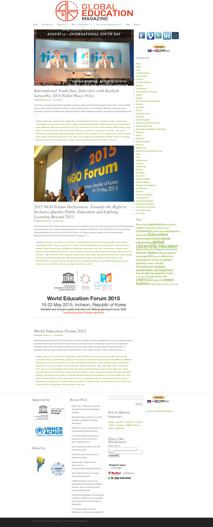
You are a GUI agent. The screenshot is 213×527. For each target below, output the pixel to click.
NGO (77, 127)
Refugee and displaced (119, 363)
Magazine (60, 24)
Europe (49, 124)
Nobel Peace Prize (65, 137)
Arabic (138, 67)
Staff (128, 24)
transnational (79, 381)
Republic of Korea (113, 137)
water (158, 284)
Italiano (139, 135)
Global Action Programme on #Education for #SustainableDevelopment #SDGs (86, 465)
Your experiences (98, 130)
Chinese (139, 79)
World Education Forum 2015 (106, 140)
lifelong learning (119, 372)
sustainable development (90, 261)
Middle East (45, 127)
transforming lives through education (59, 381)
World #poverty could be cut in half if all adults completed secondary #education (87, 420)
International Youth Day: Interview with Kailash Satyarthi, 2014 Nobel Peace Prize (76, 92)
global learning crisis (73, 372)
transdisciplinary (154, 276)
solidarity (159, 266)
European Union (59, 124)
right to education (69, 378)
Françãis (138, 422)
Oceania (95, 127)
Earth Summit (68, 369)
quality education (42, 378)
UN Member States (92, 381)
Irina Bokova (94, 134)
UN (165, 276)
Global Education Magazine (106, 11)
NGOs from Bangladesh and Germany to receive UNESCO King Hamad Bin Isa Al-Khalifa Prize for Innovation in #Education (88, 499)
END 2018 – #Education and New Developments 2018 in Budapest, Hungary (86, 409)
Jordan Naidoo (97, 258)
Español (49, 245)
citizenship (149, 228)
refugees (150, 263)
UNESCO (49, 140)
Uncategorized (142, 198)
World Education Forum (85, 140)
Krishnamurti (52, 137)
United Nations (56, 384)
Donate (137, 24)
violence (72, 140)
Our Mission (47, 24)
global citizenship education (89, 124)
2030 (104, 366)
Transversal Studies (50, 130)
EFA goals (95, 369)
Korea (38, 137)
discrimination (57, 369)
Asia (50, 121)
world (171, 284)
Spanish (139, 191)
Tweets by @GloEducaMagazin (159, 411)
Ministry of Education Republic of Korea (74, 375)
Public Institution (119, 127)
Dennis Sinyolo (90, 255)
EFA (116, 255)
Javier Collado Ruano (108, 134)
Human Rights (146, 253)
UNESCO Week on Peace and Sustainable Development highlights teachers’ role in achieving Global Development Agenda (87, 485)
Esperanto (140, 107)
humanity (172, 249)
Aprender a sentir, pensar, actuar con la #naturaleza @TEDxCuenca (87, 429)
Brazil (122, 130)
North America (85, 127)
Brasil (167, 225)
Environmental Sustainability (148, 101)
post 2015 (54, 261)
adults (109, 366)
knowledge (141, 256)
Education (158, 234)
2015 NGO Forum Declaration (61, 255)
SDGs (79, 378)
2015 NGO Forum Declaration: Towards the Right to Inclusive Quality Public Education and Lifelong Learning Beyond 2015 (80, 211)
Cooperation (144, 231)
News (138, 154)
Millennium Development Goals (62, 127)
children (140, 227)
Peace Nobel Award (97, 137)
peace (75, 137)
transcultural (40, 381)
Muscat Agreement (97, 375)
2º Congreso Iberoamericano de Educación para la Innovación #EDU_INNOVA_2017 (85, 439)
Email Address (114, 446)
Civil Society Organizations (107, 24)
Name (111, 452)
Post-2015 (79, 363)
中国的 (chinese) (133, 425)
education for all (80, 369)
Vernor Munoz (63, 264)
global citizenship (60, 134)
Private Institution (105, 127)
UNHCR (157, 280)
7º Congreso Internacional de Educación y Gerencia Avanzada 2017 (88, 510)
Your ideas (110, 130)
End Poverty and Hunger (99, 121)
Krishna (44, 137)
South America (62, 252)
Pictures (139, 170)
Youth (175, 284)
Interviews (119, 124)
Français (76, 245)
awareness (156, 224)
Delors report (46, 369)
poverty (77, 261)
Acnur (139, 224)
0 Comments (57, 221)
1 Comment (57, 100)
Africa (45, 121)
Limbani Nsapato (110, 258)
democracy (159, 231)
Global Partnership (107, 124)
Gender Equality (72, 124)
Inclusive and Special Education (101, 372)
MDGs (128, 372)
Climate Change (162, 228)
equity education (106, 369)
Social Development (149, 265)
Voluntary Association (83, 130)
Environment (144, 238)
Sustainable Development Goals (113, 261)
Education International (105, 255)
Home (35, 24)
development (172, 231)
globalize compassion (76, 134)
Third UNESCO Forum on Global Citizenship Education (85, 474)
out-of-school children (113, 375)
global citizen (51, 258)
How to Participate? (80, 24)
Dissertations (141, 89)
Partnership (141, 167)
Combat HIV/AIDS (82, 121)
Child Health (70, 121)
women (164, 284)
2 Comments (57, 335)
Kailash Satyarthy (124, 134)
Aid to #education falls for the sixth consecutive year (86, 448)
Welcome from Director (145, 207)
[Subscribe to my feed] (175, 39)
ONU (160, 260)
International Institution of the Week (151, 129)
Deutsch (139, 85)
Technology (125, 137)
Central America (59, 121)
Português (140, 173)
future (156, 238)
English (112, 121)
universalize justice (60, 140)
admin (45, 100)
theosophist (40, 140)
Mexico (158, 256)
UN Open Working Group (109, 381)
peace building (84, 137)
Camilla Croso (78, 255)
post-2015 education (66, 261)
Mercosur (60, 248)
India (87, 134)
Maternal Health (50, 248)
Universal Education (66, 130)
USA (152, 284)
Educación (142, 235)
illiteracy (85, 372)
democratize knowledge (44, 134)
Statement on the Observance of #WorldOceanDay (85, 456)
